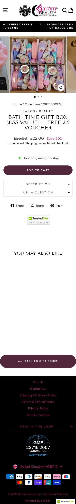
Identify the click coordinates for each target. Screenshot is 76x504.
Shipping (31, 143)
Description (38, 184)
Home (17, 104)
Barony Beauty (38, 111)
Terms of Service (38, 415)
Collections (32, 104)
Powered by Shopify (38, 500)
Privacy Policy (38, 408)
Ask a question (38, 192)
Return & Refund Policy (38, 402)
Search (38, 382)
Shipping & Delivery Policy (38, 395)
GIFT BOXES (52, 104)
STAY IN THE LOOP (37, 426)
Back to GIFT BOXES (41, 361)
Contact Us (38, 388)
